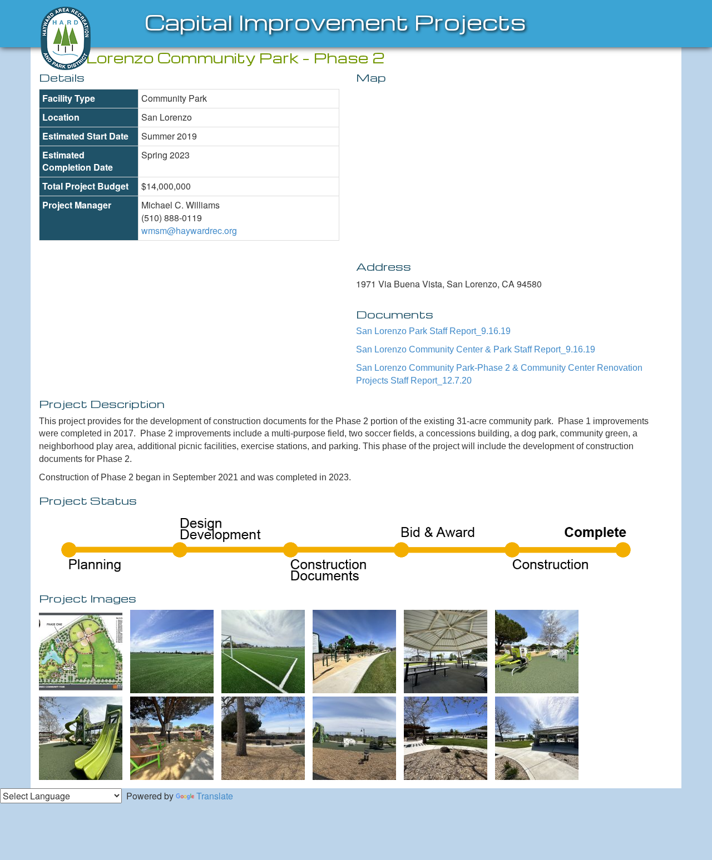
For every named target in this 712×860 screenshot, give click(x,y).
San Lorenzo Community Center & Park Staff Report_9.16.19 (475, 349)
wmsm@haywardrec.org (189, 230)
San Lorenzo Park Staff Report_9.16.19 (433, 331)
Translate (214, 795)
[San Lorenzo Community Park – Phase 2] (80, 651)
